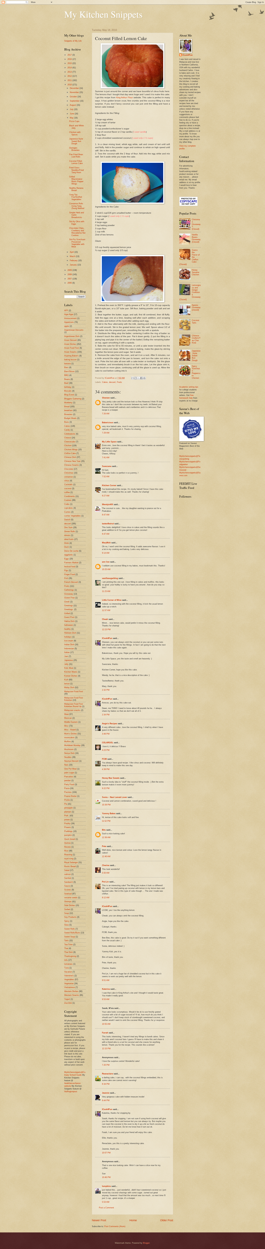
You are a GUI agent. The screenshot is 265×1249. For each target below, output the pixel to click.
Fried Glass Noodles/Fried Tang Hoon (76, 170)
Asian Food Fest (71, 348)
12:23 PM (106, 629)
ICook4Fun (107, 638)
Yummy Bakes (108, 813)
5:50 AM (105, 873)
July (72, 109)
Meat (66, 714)
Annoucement (70, 318)
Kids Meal (68, 668)
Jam (66, 656)
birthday (67, 387)
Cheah (105, 619)
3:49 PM (105, 734)
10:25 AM (106, 569)
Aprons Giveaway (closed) (196, 307)
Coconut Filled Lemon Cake (76, 162)
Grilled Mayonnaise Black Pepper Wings (76, 180)
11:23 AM (106, 591)
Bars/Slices (69, 371)
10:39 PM (106, 805)
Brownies (68, 414)
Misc (66, 726)
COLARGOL (107, 742)
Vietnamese (69, 987)
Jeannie (105, 1093)
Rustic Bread (70, 866)
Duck (66, 547)
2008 (69, 274)
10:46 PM (106, 1177)
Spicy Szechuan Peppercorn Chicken (196, 372)
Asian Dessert (70, 340)
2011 (69, 80)
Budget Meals (70, 418)
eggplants (68, 555)
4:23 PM (105, 750)
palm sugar (69, 772)
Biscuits (67, 391)
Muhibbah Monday (72, 745)
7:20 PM (105, 1065)
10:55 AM (106, 1024)
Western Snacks (71, 995)
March (73, 256)
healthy (67, 629)
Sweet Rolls (69, 929)
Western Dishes (71, 991)
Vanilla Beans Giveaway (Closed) (196, 238)
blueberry (68, 402)
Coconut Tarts (195, 321)
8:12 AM (105, 897)
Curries (67, 512)
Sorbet (67, 909)
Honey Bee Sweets (110, 778)
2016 (69, 59)
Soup (66, 913)
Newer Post (99, 1220)
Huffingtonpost (70, 1091)
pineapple (68, 808)
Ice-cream (68, 641)
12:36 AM (106, 837)
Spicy (66, 921)
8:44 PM (105, 1100)
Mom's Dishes (70, 734)
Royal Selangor (71, 862)
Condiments (69, 496)
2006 (69, 283)
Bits (104, 830)
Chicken (67, 445)
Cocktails (68, 484)
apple (66, 326)
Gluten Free (69, 598)
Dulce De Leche (71, 551)
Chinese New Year (72, 461)
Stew (66, 925)
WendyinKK (108, 504)
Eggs (66, 559)
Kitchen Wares (70, 672)
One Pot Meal (70, 769)
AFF (66, 310)
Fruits (119, 382)
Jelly (66, 664)
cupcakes (68, 508)
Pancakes (68, 776)
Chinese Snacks (71, 465)
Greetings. (68, 609)
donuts (67, 535)
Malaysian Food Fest (73, 691)
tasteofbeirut (108, 523)
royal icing (68, 858)
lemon (67, 684)
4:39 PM (105, 769)
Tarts (66, 940)
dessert (112, 382)
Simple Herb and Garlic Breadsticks (76, 214)
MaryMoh (106, 542)
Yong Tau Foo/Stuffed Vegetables (75, 197)
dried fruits (69, 539)
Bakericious (107, 422)
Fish (66, 578)
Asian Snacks (70, 352)
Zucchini (68, 1003)
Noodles (67, 757)
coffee (67, 492)
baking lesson (70, 359)
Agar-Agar (68, 314)
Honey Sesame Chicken (195, 272)
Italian (67, 652)
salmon (67, 874)
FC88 (104, 759)
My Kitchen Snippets (103, 14)
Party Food (69, 784)
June (72, 113)
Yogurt (67, 999)
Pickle (67, 800)
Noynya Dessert (71, 761)
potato (67, 819)
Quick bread (69, 839)
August (73, 105)
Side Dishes (69, 905)
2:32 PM (105, 690)
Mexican (68, 718)
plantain (67, 812)
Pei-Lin (105, 882)
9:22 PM (105, 788)
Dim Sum (68, 527)
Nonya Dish (69, 753)
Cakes (105, 382)
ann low (105, 562)
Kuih (66, 680)
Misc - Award (70, 730)
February (74, 260)
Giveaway (68, 594)
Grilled (67, 613)
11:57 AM (106, 610)
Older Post (166, 1220)
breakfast (68, 410)
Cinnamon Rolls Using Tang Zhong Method (76, 205)
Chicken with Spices (75, 133)
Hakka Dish (69, 621)
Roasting (68, 854)
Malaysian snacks (72, 710)
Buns (66, 422)
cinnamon (68, 477)
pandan (67, 780)
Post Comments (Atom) (114, 1226)
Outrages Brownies (74, 149)
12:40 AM (106, 856)
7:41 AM (105, 457)
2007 (69, 279)
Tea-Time (68, 944)
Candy (67, 430)
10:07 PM (106, 1153)
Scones (67, 890)
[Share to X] (138, 378)
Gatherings (69, 590)
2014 (69, 67)
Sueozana (106, 466)
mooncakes (69, 737)
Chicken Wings (71, 449)
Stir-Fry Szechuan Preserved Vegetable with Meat (77, 243)
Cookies (67, 500)
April (72, 252)
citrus (66, 480)
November (74, 92)
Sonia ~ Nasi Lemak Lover (114, 797)
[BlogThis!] (135, 378)
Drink (66, 543)
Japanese (68, 660)
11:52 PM (106, 821)
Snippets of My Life (73, 41)
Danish (67, 519)
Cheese (67, 438)
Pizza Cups (74, 121)
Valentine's (69, 975)
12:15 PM (106, 1048)
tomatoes (68, 964)
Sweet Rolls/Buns (72, 933)
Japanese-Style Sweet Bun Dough (76, 141)
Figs (66, 570)
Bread (66, 406)
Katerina (106, 989)
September (75, 101)
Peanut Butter (70, 796)
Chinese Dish (70, 457)
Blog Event (69, 395)
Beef (66, 383)
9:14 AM (105, 553)
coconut (67, 488)
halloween (68, 625)
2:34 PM (105, 714)
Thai (66, 948)
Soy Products (70, 917)
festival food (69, 566)
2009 (69, 270)
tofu (66, 960)
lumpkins (106, 1186)
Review (67, 847)
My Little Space (109, 442)
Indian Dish (69, 644)
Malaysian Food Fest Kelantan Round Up (73, 705)
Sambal (67, 878)
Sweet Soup (69, 937)
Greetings (68, 605)
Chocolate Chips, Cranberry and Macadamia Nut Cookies (77, 231)
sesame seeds (70, 897)
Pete (104, 846)
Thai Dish (68, 952)
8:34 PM (105, 1084)
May (72, 118)
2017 (69, 55)
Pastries (68, 792)
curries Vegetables (72, 516)
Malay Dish (69, 687)
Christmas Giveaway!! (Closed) (196, 224)
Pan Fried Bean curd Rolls (76, 155)
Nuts (66, 765)
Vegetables (69, 979)
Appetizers (69, 322)
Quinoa (67, 843)
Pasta (66, 788)
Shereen (106, 398)
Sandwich (68, 882)
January (73, 265)
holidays (68, 637)
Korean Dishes (70, 676)
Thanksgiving (70, 956)
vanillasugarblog (110, 578)
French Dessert (71, 582)
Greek (67, 602)
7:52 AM (105, 476)
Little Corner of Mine (111, 600)
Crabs (66, 504)
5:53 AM (105, 1202)
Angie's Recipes (109, 723)
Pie (65, 804)
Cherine (105, 865)
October (73, 96)
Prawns (67, 827)
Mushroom (69, 749)
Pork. (66, 815)
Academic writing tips (188, 387)
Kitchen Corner (109, 485)
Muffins (67, 741)
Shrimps (68, 901)
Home (133, 1220)
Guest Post (69, 617)
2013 (69, 72)
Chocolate (68, 469)
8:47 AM (105, 515)
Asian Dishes (70, 344)
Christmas (68, 473)
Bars (66, 367)
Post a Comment (106, 1207)
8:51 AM (105, 980)
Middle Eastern (71, 722)
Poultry (67, 823)
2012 (69, 76)
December (74, 88)
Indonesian (69, 648)
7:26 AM (105, 413)
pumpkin (68, 835)
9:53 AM (105, 999)
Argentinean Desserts (73, 330)
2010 (69, 84)
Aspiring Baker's (71, 356)
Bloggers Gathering (72, 399)
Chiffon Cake (70, 453)
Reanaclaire (107, 1074)
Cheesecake (69, 442)
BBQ (66, 375)
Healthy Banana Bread (76, 189)
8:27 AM (105, 496)
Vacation (68, 972)
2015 (69, 63)
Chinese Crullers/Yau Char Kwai (196, 339)
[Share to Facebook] (141, 378)
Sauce (67, 886)
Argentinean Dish (71, 336)
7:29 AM (105, 433)
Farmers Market (71, 562)
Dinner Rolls (69, 531)
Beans (67, 379)
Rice (66, 851)
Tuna (66, 968)
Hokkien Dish (70, 633)
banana (67, 363)
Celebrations (69, 434)
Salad (66, 870)
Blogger (146, 1243)
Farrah (105, 1033)
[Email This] (132, 378)
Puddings (68, 831)
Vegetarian (69, 983)
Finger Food (69, 574)
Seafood (68, 894)
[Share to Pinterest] (144, 378)
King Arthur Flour (124, 97)
